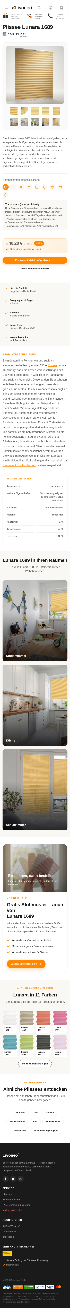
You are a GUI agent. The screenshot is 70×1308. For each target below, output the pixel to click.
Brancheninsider (11, 1199)
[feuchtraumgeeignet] (13, 187)
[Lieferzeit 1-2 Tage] (52, 187)
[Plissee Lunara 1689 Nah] (45, 111)
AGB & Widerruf (11, 1226)
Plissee (52, 365)
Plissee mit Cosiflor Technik (19, 465)
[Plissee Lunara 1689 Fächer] (24, 111)
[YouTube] (13, 1179)
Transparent (19, 1130)
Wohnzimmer (17, 1121)
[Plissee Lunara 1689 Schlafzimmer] (45, 122)
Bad (35, 1121)
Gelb (35, 1112)
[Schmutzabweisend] (21, 187)
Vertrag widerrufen (12, 1210)
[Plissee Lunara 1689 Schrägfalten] (56, 111)
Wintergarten (53, 1121)
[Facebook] (6, 1179)
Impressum (9, 1236)
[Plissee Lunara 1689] (14, 111)
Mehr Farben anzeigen (35, 1063)
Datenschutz (9, 1231)
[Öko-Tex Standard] (6, 195)
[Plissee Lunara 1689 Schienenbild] (56, 122)
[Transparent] (6, 187)
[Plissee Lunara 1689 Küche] (24, 122)
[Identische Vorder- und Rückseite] (37, 187)
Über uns (7, 1194)
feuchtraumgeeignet (46, 1130)
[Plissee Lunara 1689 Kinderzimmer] (14, 122)
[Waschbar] (29, 187)
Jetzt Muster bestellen (24, 963)
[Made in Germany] (45, 187)
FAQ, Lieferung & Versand (17, 1204)
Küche (50, 1112)
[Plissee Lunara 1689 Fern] (35, 111)
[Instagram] (21, 1179)
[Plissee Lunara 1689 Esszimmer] (35, 122)
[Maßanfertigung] (60, 187)
